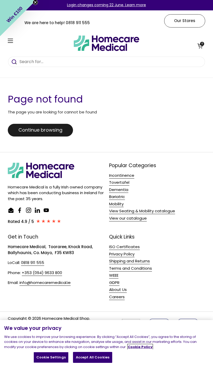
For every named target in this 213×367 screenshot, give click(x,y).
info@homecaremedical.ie (45, 282)
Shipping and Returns (129, 261)
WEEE (113, 275)
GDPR (114, 282)
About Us (118, 289)
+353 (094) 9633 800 (42, 272)
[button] (200, 46)
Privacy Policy (122, 254)
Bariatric (117, 196)
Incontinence (121, 175)
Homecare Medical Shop (65, 318)
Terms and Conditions (130, 268)
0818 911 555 (78, 22)
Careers (117, 297)
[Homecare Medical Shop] (106, 43)
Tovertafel (119, 182)
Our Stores (184, 20)
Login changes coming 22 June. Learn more (106, 5)
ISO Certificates (124, 246)
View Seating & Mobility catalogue (142, 211)
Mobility (116, 204)
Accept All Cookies (92, 357)
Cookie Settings (51, 357)
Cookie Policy (140, 346)
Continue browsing (40, 130)
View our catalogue (128, 218)
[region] (106, 343)
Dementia (118, 189)
